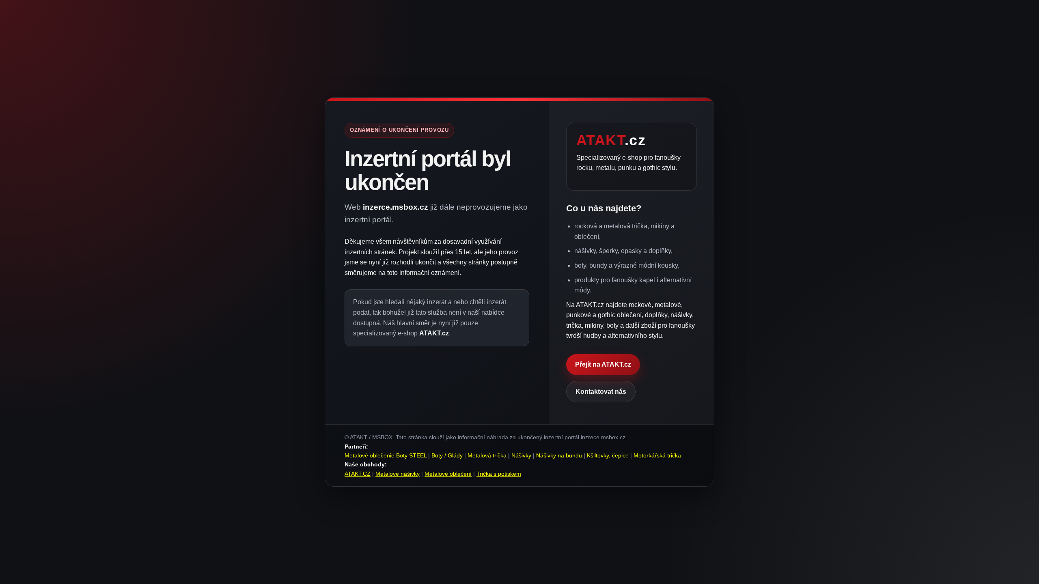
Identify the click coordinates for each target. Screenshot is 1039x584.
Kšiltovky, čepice (608, 455)
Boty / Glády (447, 455)
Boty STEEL (411, 455)
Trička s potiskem (498, 473)
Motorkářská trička (657, 455)
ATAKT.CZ (358, 473)
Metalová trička (487, 455)
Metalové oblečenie (369, 455)
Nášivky (521, 455)
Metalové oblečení (448, 473)
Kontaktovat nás (601, 391)
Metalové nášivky (397, 473)
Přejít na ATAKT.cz (603, 364)
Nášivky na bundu (559, 455)
